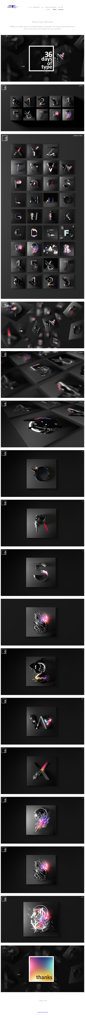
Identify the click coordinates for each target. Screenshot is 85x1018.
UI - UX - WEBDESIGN (34, 7)
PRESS (54, 9)
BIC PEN (60, 7)
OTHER (48, 9)
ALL (42, 7)
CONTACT (61, 9)
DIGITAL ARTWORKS (50, 7)
